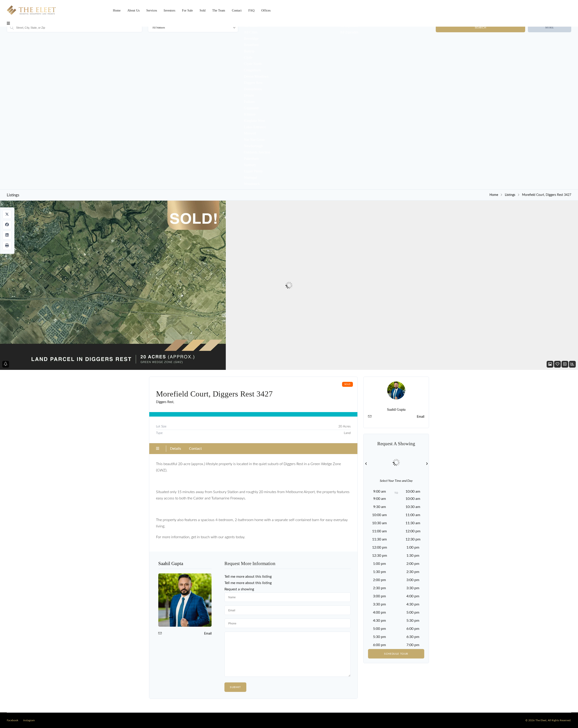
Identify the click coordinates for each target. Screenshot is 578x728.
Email (208, 633)
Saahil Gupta (170, 563)
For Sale (187, 10)
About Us (133, 10)
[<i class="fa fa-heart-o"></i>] (557, 364)
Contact (237, 10)
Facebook (12, 720)
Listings (510, 195)
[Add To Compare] (564, 364)
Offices (265, 10)
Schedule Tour (396, 653)
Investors (169, 10)
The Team (218, 10)
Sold (202, 10)
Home (117, 10)
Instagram (29, 720)
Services (151, 10)
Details (175, 448)
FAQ (251, 10)
